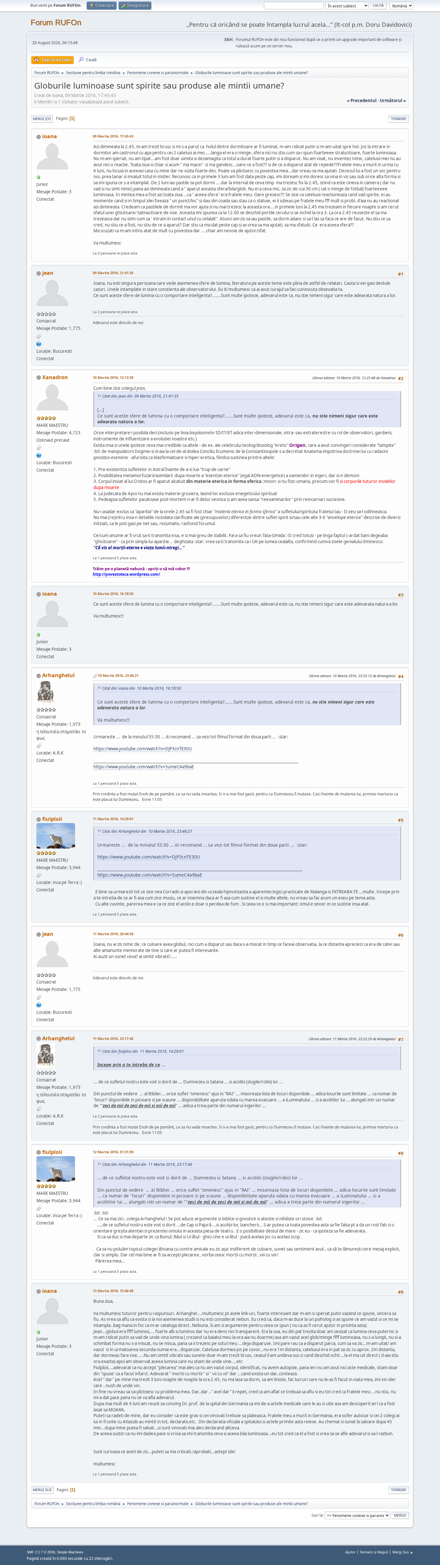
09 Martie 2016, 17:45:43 (113, 136)
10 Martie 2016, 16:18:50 (113, 593)
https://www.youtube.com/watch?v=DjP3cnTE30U (142, 749)
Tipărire (398, 118)
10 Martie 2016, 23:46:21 (118, 675)
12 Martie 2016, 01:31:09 (113, 1151)
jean (47, 272)
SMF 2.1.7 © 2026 (41, 1552)
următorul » (393, 100)
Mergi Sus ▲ (402, 1552)
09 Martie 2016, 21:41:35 (113, 272)
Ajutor (350, 1552)
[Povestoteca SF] (39, 455)
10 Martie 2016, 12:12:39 (113, 377)
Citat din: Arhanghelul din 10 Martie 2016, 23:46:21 (147, 831)
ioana (49, 136)
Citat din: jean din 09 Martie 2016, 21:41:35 (140, 396)
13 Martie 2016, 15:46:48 (113, 1290)
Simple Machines (70, 1552)
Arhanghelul (58, 675)
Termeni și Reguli (374, 1552)
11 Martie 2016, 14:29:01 (113, 818)
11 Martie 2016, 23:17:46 (113, 1038)
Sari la (317, 1515)
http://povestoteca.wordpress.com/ (126, 574)
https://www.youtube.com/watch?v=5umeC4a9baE (143, 767)
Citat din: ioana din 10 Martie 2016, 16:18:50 (141, 688)
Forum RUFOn (56, 22)
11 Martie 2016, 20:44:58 (113, 933)
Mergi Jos (42, 118)
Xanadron (55, 377)
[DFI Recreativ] (39, 343)
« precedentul (362, 100)
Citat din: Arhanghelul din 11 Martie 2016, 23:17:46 (147, 1164)
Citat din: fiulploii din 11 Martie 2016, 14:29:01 (143, 1051)
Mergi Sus (42, 1489)
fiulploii (52, 818)
